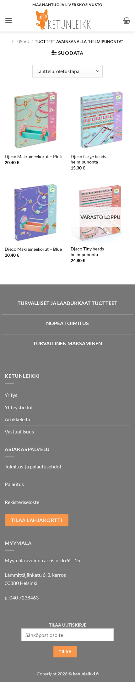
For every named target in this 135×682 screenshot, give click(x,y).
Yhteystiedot (19, 407)
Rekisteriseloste (22, 502)
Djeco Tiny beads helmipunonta (87, 251)
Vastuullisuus (19, 431)
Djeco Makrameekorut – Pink (33, 156)
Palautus (14, 484)
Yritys (11, 395)
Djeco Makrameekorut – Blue (33, 249)
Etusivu (20, 41)
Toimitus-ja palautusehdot (33, 466)
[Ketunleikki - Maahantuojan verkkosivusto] (67, 20)
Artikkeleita (17, 419)
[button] (8, 20)
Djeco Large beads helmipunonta (88, 159)
